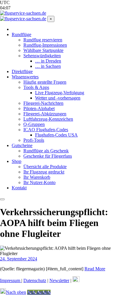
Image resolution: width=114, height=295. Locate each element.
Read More (94, 268)
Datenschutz (34, 280)
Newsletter (59, 280)
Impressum (10, 280)
